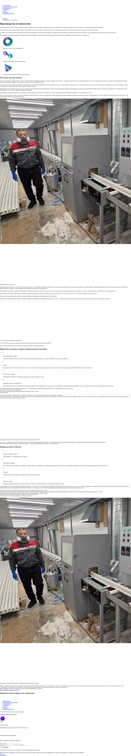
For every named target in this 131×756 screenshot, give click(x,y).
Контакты (5, 12)
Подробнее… (3, 755)
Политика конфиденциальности (8, 714)
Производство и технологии (10, 6)
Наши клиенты (7, 5)
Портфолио (6, 9)
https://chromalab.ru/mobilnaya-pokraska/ (10, 690)
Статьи (5, 10)
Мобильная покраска (8, 13)
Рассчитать (5, 747)
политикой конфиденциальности (31, 750)
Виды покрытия (7, 8)
